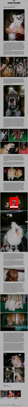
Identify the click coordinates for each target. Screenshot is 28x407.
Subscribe (14, 208)
